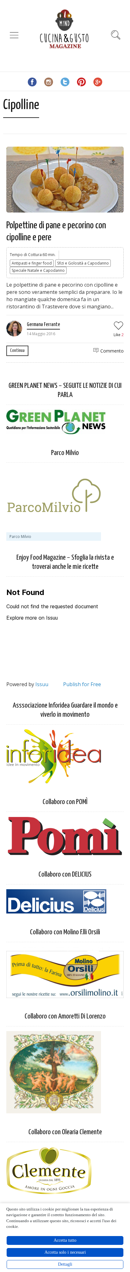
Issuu (41, 684)
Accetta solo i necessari (65, 1252)
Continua (17, 350)
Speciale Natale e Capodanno (38, 270)
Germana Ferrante (43, 324)
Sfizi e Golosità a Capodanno (83, 263)
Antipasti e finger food (32, 263)
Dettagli (65, 1264)
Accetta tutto (65, 1240)
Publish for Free (82, 684)
